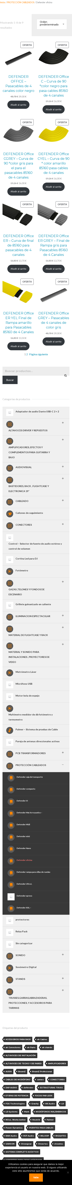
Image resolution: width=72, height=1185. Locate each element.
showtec (58, 1144)
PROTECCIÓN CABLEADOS (20, 2)
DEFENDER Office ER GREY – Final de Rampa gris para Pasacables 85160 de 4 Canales (53, 245)
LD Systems (12, 1112)
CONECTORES (57, 1079)
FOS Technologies (15, 1103)
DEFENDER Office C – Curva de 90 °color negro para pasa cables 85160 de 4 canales (53, 86)
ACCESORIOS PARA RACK (18, 1039)
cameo (40, 1079)
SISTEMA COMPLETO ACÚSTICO (22, 1152)
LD (62, 1103)
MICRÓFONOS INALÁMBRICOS (51, 1112)
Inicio (2, 2)
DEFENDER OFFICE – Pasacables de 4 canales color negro (18, 84)
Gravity (35, 1103)
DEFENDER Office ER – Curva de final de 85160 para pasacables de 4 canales (18, 245)
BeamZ (22, 1071)
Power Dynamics (14, 1128)
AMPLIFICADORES (57, 1063)
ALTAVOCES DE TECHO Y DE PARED (24, 1063)
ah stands (47, 1047)
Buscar (10, 379)
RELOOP (44, 1136)
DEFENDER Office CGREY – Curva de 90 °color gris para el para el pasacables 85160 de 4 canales (18, 165)
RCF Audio (28, 1136)
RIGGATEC (60, 1136)
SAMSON (10, 1144)
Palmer (50, 1120)
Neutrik (36, 1120)
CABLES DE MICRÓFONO (18, 1079)
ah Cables (42, 1039)
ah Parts (31, 1047)
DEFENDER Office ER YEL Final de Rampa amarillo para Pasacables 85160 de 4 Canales (18, 322)
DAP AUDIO (11, 1087)
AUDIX (9, 1071)
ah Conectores (13, 1047)
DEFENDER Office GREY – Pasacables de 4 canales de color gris (53, 320)
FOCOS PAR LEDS (43, 1095)
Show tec (43, 1144)
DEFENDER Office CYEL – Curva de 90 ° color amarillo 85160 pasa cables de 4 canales (53, 163)
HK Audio (50, 1103)
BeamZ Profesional (42, 1071)
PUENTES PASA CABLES (41, 1128)
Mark (26, 1112)
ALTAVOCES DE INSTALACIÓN (21, 1055)
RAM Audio (11, 1136)
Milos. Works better (16, 1120)
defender (28, 1087)
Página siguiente (38, 354)
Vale (36, 1177)
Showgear (26, 1144)
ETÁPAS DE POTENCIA (17, 1095)
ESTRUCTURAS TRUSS (51, 1087)
